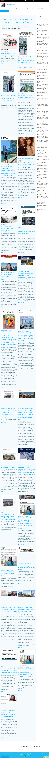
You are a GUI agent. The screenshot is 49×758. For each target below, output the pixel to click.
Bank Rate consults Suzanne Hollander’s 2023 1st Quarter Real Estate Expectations (42, 119)
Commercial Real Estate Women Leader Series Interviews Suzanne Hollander (43, 158)
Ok (24, 756)
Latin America (19, 8)
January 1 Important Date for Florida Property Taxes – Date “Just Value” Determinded (43, 198)
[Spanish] (2, 0)
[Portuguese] (3, 0)
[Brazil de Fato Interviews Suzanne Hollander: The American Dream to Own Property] (9, 262)
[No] (47, 754)
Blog (1, 8)
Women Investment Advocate (9, 8)
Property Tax (7, 51)
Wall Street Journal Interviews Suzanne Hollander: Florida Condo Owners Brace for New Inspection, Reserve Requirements (43, 131)
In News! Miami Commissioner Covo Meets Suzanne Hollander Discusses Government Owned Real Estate (43, 98)
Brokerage (29, 8)
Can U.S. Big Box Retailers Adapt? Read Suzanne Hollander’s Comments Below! (43, 31)
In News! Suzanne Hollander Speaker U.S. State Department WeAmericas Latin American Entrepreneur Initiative (42, 192)
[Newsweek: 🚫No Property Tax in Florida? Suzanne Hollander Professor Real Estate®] (9, 40)
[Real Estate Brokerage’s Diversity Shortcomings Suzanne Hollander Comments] (26, 550)
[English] (1, 0)
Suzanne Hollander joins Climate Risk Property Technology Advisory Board (42, 162)
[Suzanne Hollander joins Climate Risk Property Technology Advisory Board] (26, 593)
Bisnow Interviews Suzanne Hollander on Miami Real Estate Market (42, 45)
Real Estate (12, 51)
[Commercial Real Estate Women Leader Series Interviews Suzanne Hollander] (9, 593)
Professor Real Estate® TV (37, 8)
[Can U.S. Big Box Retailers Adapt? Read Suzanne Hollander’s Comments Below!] (26, 43)
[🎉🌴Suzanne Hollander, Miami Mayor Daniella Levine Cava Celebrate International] (26, 146)
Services (24, 8)
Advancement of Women (6, 164)
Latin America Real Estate (24, 56)
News (2, 51)
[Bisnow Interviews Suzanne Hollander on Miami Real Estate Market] (26, 81)
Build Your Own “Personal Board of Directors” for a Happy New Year (42, 202)
